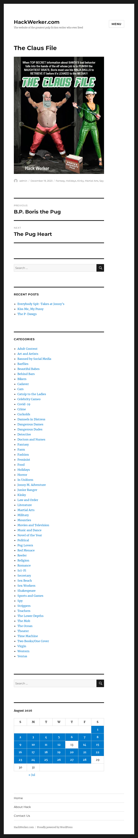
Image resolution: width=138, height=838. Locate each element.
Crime (21, 409)
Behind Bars (26, 374)
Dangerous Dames (30, 424)
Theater (23, 631)
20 (72, 752)
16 (20, 752)
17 (33, 752)
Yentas (22, 656)
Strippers (24, 606)
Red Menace (26, 550)
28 (84, 759)
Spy (101, 180)
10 (33, 744)
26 (59, 759)
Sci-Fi (21, 570)
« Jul (32, 775)
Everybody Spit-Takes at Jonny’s (40, 304)
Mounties (24, 520)
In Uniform (25, 480)
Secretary (24, 575)
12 (59, 744)
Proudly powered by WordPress (55, 827)
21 (84, 752)
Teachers (23, 611)
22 (97, 752)
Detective (24, 434)
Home (18, 798)
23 (20, 759)
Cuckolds (23, 414)
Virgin (21, 646)
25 (46, 759)
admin (23, 180)
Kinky (80, 180)
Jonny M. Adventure (31, 485)
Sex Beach (24, 580)
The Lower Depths (30, 616)
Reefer (22, 555)
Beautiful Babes (28, 369)
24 (33, 759)
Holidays (71, 180)
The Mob (23, 621)
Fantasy (60, 180)
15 (97, 744)
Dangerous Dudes (29, 429)
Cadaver (23, 384)
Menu (116, 24)
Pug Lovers (25, 545)
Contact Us (22, 815)
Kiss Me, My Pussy (30, 309)
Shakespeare (26, 590)
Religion (23, 560)
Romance (24, 565)
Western (23, 651)
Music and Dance (29, 530)
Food (21, 464)
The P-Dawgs (27, 314)
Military (23, 515)
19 (59, 752)
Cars (20, 389)
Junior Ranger (27, 490)
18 (46, 752)
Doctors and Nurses (31, 439)
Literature (24, 505)
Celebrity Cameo (29, 399)
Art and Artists (27, 354)
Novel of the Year (29, 535)
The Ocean (25, 626)
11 (46, 744)
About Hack (22, 807)
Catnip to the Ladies (31, 394)
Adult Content (27, 349)
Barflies (22, 364)
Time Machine (27, 636)
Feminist (23, 459)
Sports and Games (30, 595)
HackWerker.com (36, 22)
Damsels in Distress (31, 419)
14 (84, 744)
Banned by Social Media (34, 359)
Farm (21, 449)
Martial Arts (91, 180)
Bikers (21, 379)
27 (72, 759)
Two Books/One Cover (33, 641)
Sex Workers (26, 585)
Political (23, 540)
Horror (22, 475)
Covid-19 (23, 404)
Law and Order (27, 500)
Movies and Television (33, 525)
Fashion (23, 454)
